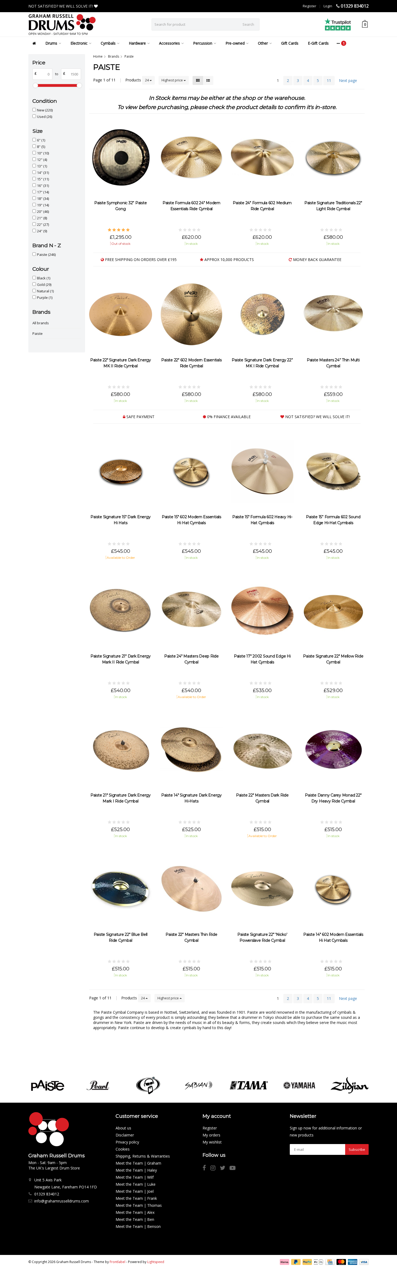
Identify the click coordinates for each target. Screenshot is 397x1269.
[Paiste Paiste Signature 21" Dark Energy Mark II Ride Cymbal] (120, 610)
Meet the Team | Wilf (135, 1177)
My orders (211, 1135)
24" (42, 231)
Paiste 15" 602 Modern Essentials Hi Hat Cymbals (191, 519)
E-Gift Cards (318, 43)
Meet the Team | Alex (135, 1212)
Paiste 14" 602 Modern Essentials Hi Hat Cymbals (333, 937)
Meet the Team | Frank (136, 1198)
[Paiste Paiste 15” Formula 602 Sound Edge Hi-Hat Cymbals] (333, 471)
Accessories (169, 43)
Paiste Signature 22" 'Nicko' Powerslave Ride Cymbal (262, 937)
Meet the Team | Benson (138, 1226)
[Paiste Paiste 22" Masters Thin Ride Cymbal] (191, 889)
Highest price (173, 80)
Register (309, 6)
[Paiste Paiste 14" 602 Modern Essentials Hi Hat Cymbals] (333, 889)
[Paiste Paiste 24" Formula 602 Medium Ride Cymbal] (262, 157)
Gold (44, 284)
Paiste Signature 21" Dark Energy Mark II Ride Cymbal (120, 659)
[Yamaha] (299, 1085)
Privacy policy (127, 1142)
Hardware (137, 43)
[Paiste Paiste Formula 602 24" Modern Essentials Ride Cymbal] (191, 157)
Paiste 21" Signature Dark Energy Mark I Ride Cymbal (120, 798)
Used (44, 116)
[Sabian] (198, 1085)
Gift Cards (289, 43)
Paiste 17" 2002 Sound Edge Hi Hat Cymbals (262, 659)
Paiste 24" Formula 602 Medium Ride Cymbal (262, 205)
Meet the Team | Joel (135, 1191)
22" (43, 224)
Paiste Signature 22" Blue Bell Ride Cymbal (121, 937)
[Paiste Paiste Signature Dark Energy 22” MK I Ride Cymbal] (262, 314)
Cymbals (108, 43)
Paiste (46, 254)
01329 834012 (355, 6)
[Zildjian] (350, 1085)
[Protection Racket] (148, 1085)
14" (43, 172)
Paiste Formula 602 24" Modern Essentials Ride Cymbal (191, 205)
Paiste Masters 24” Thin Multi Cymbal (333, 363)
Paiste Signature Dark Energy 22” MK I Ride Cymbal (262, 363)
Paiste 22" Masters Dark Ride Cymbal (262, 798)
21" (42, 218)
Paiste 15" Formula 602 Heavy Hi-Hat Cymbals (262, 519)
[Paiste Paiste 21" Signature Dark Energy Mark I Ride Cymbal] (120, 750)
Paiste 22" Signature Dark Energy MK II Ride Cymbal (120, 363)
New (45, 110)
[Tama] (249, 1085)
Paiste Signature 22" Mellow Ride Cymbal (333, 659)
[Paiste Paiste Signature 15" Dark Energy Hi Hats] (120, 471)
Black (43, 278)
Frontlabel (117, 1262)
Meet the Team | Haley (136, 1170)
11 (329, 80)
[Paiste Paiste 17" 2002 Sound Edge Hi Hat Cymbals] (262, 610)
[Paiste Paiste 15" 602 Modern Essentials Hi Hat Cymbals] (191, 471)
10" (43, 153)
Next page (348, 80)
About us (123, 1128)
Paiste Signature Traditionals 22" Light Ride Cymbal (333, 205)
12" (42, 159)
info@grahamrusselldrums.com (61, 1201)
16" (43, 185)
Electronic (79, 43)
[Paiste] (47, 1085)
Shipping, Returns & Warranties (143, 1156)
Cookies (123, 1149)
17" (43, 192)
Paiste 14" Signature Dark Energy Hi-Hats (191, 798)
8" (41, 146)
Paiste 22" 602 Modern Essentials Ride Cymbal (191, 363)
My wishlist (212, 1142)
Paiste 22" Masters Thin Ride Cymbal (191, 937)
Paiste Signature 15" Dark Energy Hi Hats (120, 519)
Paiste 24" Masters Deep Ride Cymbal (191, 659)
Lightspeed (155, 1262)
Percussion (202, 43)
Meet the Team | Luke (136, 1184)
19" (43, 205)
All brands (40, 322)
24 (147, 80)
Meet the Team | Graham (138, 1163)
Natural (45, 291)
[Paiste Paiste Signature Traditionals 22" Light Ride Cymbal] (333, 157)
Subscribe (357, 1149)
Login (328, 6)
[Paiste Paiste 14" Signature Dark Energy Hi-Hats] (191, 750)
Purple (44, 297)
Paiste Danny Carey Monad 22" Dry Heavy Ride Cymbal (333, 798)
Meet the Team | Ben (135, 1219)
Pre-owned (235, 43)
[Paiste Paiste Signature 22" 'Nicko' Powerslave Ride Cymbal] (262, 889)
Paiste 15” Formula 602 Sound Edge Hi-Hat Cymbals (333, 519)
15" (43, 179)
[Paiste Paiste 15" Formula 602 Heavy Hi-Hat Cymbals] (262, 471)
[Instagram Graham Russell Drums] (215, 1168)
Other (263, 43)
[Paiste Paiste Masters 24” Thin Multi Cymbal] (333, 314)
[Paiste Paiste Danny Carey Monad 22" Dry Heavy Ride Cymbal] (333, 750)
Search (248, 24)
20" (43, 211)
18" (43, 198)
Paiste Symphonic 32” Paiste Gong (120, 205)
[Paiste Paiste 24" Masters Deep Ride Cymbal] (191, 610)
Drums (51, 43)
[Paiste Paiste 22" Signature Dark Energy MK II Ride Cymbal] (120, 314)
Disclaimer (125, 1135)
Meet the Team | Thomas (139, 1205)
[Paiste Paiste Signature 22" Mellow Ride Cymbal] (333, 610)
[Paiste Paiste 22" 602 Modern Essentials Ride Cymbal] (191, 314)
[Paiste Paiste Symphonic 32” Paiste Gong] (120, 157)
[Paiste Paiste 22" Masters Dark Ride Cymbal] (262, 750)
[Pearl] (98, 1085)
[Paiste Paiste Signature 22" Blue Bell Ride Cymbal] (120, 889)
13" (42, 166)
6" (41, 140)
